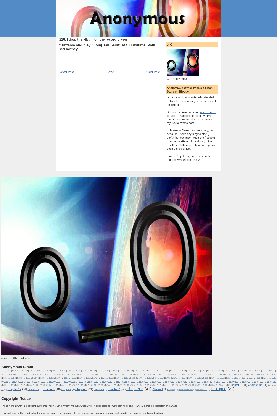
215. (274, 378)
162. (138, 374)
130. (196, 371)
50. (255, 381)
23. (103, 381)
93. (173, 385)
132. (204, 371)
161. (131, 374)
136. (234, 371)
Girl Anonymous (186, 389)
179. (274, 374)
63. (44, 385)
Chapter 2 (49, 389)
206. (207, 378)
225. (73, 381)
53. (268, 381)
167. (176, 374)
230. (110, 381)
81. (135, 385)
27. (159, 381)
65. (57, 385)
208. (222, 378)
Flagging (171, 389)
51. (261, 381)
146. (26, 374)
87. (148, 385)
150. (47, 374)
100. (9, 371)
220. (35, 381)
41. (223, 381)
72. (95, 385)
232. (125, 381)
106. (47, 371)
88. (154, 385)
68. (70, 385)
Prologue (218, 389)
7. (76, 385)
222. (51, 381)
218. (14, 381)
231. (118, 381)
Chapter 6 (99, 389)
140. (271, 371)
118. (129, 371)
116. (114, 371)
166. (169, 374)
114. (99, 371)
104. (31, 371)
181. (13, 378)
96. (193, 385)
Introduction (201, 389)
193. (111, 378)
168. (184, 374)
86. (141, 385)
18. (5, 378)
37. (198, 381)
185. (43, 378)
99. (206, 385)
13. (188, 371)
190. (88, 378)
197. (141, 378)
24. (140, 381)
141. (3, 374)
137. (242, 371)
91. (166, 385)
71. (89, 385)
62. (37, 385)
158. (108, 374)
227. (81, 381)
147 (33, 374)
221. (43, 381)
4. (211, 381)
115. (106, 371)
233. (133, 381)
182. (20, 378)
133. (211, 371)
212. (251, 378)
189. (74, 378)
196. (133, 378)
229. (96, 381)
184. (36, 378)
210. (236, 378)
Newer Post (66, 72)
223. (58, 381)
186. (51, 378)
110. (77, 371)
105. (39, 371)
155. (85, 374)
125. (182, 371)
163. (146, 374)
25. (146, 381)
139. (257, 371)
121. (151, 371)
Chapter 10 (255, 385)
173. (228, 374)
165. (161, 374)
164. (153, 374)
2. (155, 378)
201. (168, 378)
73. (102, 385)
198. (149, 378)
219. (21, 381)
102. (16, 371)
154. (77, 374)
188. (66, 378)
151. (54, 374)
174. (236, 374)
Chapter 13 (33, 389)
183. (28, 378)
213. (259, 378)
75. (115, 385)
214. (266, 378)
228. (88, 381)
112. (84, 371)
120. (144, 371)
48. (243, 381)
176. (251, 374)
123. (167, 371)
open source (208, 112)
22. (28, 381)
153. (70, 374)
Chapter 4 (66, 389)
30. (179, 381)
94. (180, 385)
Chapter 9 (158, 389)
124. (174, 371)
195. (126, 378)
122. (159, 371)
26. (153, 381)
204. (191, 378)
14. (264, 371)
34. (185, 381)
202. (176, 378)
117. (121, 371)
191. (95, 378)
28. (166, 381)
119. (136, 371)
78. (128, 385)
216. (6, 381)
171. (213, 374)
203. (184, 378)
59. (18, 385)
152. (62, 374)
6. (25, 385)
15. (40, 374)
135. (226, 371)
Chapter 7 (114, 389)
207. (214, 378)
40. (217, 381)
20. (161, 378)
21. (228, 378)
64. (50, 385)
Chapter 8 (134, 389)
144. (18, 374)
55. (5, 385)
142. (11, 374)
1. (2, 371)
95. (186, 385)
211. (243, 378)
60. (30, 385)
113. (92, 371)
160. (123, 374)
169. (191, 374)
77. (121, 385)
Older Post (153, 72)
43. (230, 381)
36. (192, 381)
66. (63, 385)
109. (69, 371)
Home (110, 72)
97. (199, 385)
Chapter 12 (14, 389)
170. (206, 374)
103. (24, 371)
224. (66, 381)
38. (205, 381)
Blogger (222, 385)
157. (100, 374)
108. (62, 371)
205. (199, 378)
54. (274, 381)
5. (249, 381)
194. (118, 378)
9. (161, 385)
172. (221, 374)
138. (249, 371)
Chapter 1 (235, 385)
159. (115, 374)
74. (108, 385)
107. (54, 371)
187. (58, 378)
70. (82, 385)
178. (266, 374)
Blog (213, 385)
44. (236, 381)
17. (198, 374)
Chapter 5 (81, 389)
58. (12, 385)
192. (103, 378)
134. (219, 371)
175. (244, 374)
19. (80, 378)
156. (93, 374)
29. (172, 381)
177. (259, 374)
